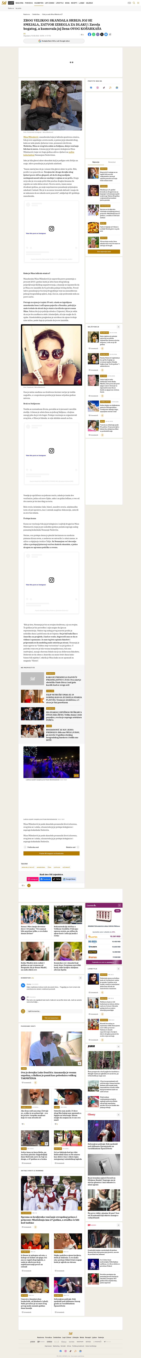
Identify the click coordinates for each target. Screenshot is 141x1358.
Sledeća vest (70, 847)
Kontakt (63, 1346)
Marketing (56, 1346)
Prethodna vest (33, 847)
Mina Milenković (30, 137)
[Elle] (57, 1341)
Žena (49, 867)
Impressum (48, 1346)
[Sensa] (88, 1341)
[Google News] (117, 87)
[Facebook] (91, 87)
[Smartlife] (80, 1341)
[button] (82, 34)
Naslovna (26, 14)
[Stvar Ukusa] (107, 1341)
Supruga (57, 867)
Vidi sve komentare (51, 1018)
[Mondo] (40, 1341)
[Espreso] (49, 1341)
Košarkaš (66, 867)
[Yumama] (97, 1341)
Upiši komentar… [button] (34, 1011)
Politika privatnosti (78, 1346)
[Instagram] (97, 87)
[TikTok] (104, 87)
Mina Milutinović (28, 867)
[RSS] (110, 87)
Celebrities (36, 14)
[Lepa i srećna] (71, 1341)
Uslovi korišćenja (90, 1346)
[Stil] (4, 3)
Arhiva (69, 1346)
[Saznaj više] (118, 1046)
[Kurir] (32, 1341)
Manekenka (41, 867)
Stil (24, 33)
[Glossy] (64, 1341)
